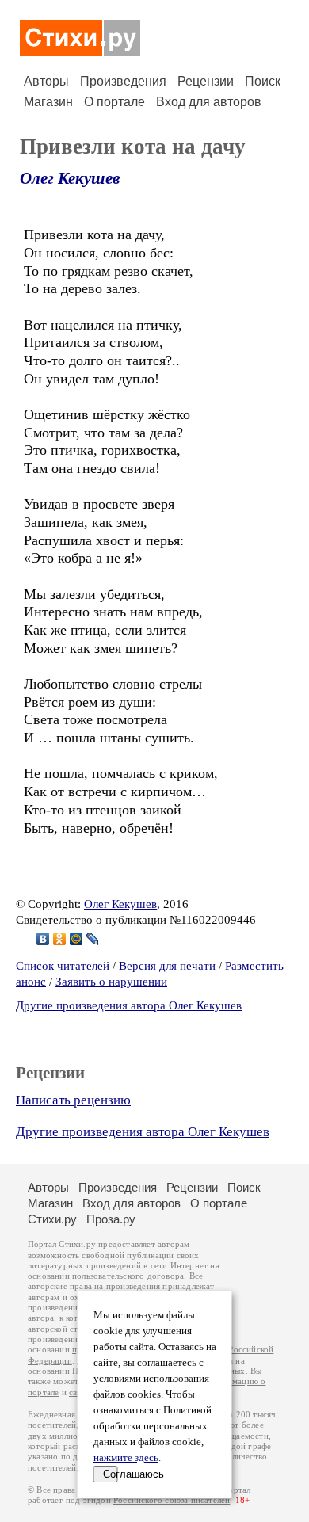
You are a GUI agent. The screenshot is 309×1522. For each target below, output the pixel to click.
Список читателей (62, 965)
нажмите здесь (125, 1457)
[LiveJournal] (93, 939)
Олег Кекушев (70, 178)
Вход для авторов (208, 102)
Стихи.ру (52, 1219)
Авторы (46, 81)
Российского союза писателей (171, 1500)
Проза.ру (110, 1219)
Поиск (262, 81)
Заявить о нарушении (111, 981)
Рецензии (205, 81)
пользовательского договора (128, 1276)
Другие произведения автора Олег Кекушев (129, 1005)
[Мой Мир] (76, 939)
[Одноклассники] (60, 939)
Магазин (48, 102)
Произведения (123, 81)
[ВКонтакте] (43, 939)
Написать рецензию (73, 1100)
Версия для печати (167, 965)
